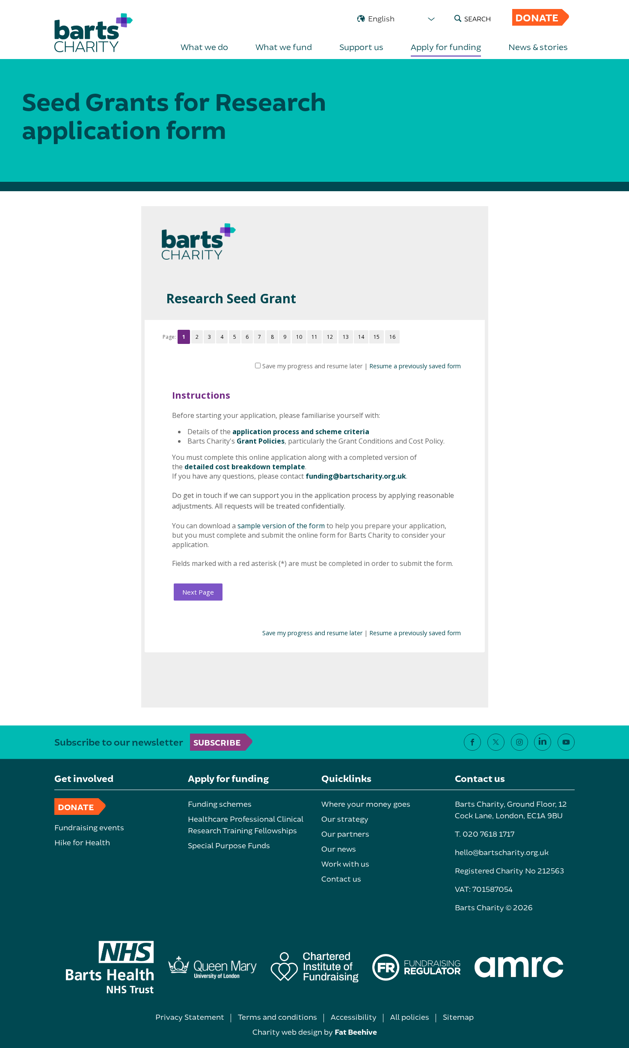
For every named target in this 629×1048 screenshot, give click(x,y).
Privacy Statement (189, 1016)
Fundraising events (89, 827)
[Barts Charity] (93, 32)
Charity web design (287, 1031)
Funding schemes (220, 803)
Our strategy (344, 818)
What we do (204, 46)
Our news (338, 848)
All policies (409, 1016)
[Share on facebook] (472, 742)
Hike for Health (82, 842)
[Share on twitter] (495, 742)
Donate (536, 17)
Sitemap (458, 1016)
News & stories (538, 46)
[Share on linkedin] (542, 742)
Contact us (341, 878)
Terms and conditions (277, 1016)
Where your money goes (365, 803)
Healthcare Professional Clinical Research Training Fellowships (245, 824)
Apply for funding (446, 46)
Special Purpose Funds (229, 845)
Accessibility (354, 1016)
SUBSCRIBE (217, 742)
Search (477, 19)
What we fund (283, 46)
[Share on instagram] (519, 742)
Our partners (345, 833)
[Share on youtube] (566, 742)
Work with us (345, 863)
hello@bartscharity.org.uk (502, 852)
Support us (361, 46)
